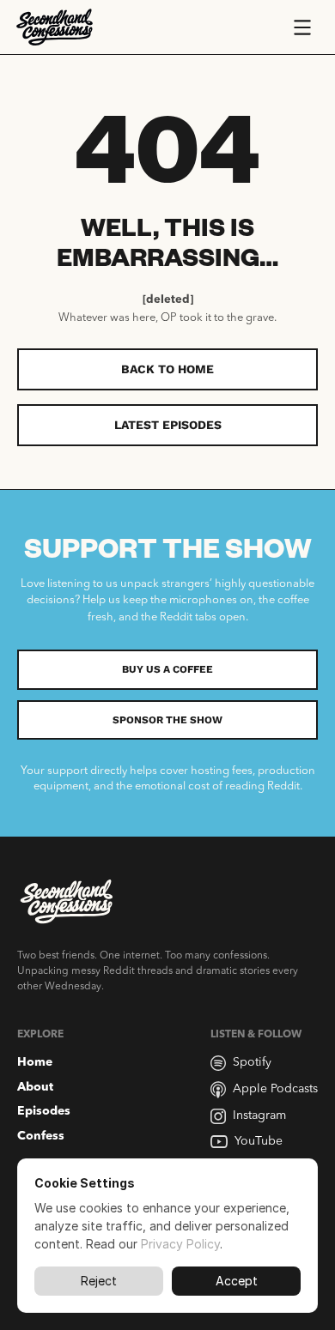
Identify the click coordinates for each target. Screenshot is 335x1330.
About (35, 1087)
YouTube (258, 1141)
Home (34, 1062)
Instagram (259, 1115)
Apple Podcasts (275, 1089)
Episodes (43, 1111)
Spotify (252, 1062)
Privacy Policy (180, 1243)
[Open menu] (302, 27)
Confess (40, 1136)
